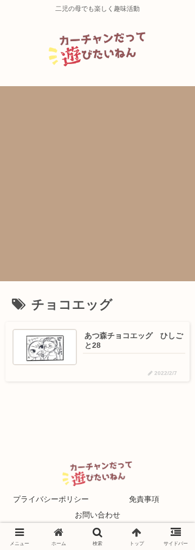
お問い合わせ (97, 514)
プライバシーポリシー (51, 499)
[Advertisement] (97, 183)
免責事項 (144, 499)
